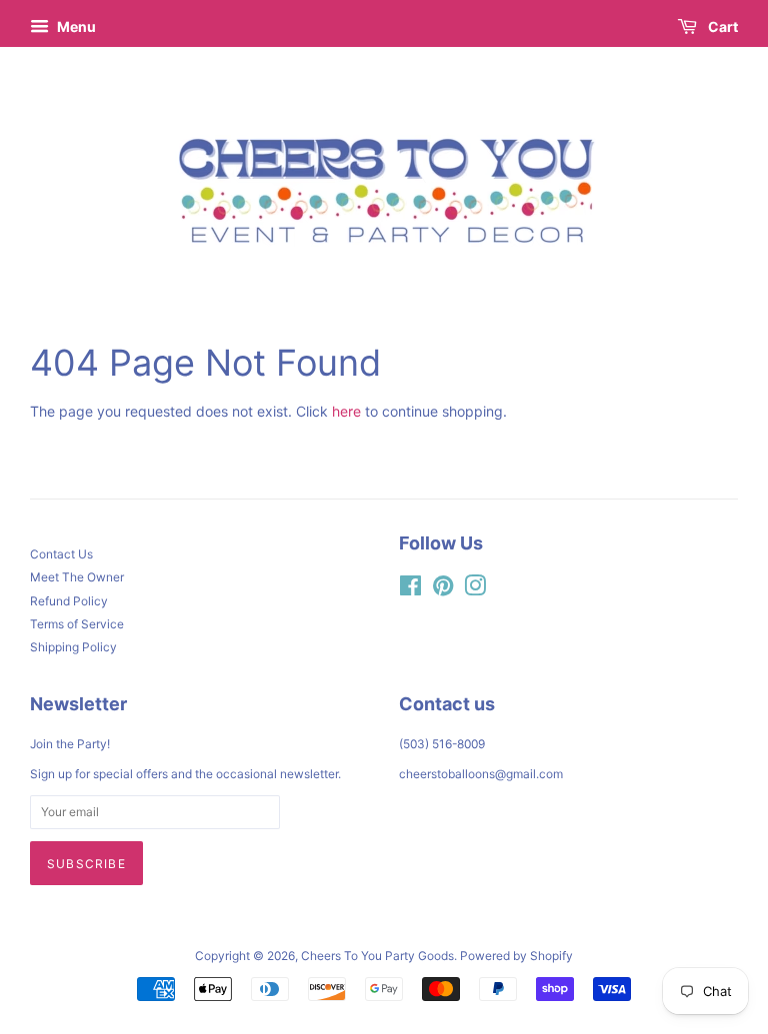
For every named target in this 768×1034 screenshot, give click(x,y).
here (346, 411)
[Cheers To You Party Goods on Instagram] (475, 589)
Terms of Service (77, 623)
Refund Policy (69, 600)
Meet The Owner (77, 576)
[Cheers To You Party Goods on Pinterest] (443, 589)
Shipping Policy (73, 646)
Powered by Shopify (516, 955)
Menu (75, 26)
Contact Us (61, 553)
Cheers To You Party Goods (377, 955)
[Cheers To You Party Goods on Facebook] (410, 589)
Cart (721, 26)
